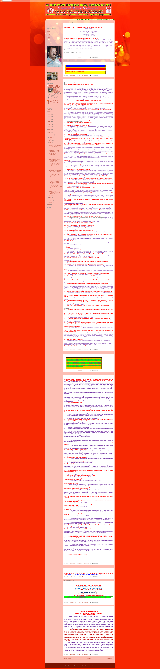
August (50, 140)
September (51, 139)
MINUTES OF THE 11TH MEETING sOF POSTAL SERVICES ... (54, 157)
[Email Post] (90, 57)
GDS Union (49, 31)
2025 (49, 111)
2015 (49, 127)
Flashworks (84, 665)
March (50, 199)
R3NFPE (48, 37)
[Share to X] (94, 57)
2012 (49, 132)
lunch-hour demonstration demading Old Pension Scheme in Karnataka (56, 90)
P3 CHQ (48, 34)
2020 (49, 119)
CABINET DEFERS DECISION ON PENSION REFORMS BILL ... (55, 171)
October (51, 137)
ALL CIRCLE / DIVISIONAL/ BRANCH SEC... (54, 154)
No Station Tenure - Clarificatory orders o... (54, 189)
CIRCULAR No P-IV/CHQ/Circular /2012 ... (52, 179)
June (50, 144)
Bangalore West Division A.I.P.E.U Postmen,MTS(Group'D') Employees (53, 102)
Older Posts (110, 658)
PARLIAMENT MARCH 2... (55, 149)
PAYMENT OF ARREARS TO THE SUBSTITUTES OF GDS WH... (55, 186)
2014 (49, 129)
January (51, 202)
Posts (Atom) (72, 660)
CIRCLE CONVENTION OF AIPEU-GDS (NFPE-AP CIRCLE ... (54, 164)
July (50, 142)
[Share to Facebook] (96, 57)
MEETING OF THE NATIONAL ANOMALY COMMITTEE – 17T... (55, 146)
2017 (49, 124)
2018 (49, 122)
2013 (49, 131)
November (51, 135)
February (51, 200)
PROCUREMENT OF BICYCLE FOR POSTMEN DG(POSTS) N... (55, 175)
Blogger (93, 665)
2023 (49, 114)
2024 (49, 113)
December (51, 134)
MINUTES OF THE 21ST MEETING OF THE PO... (54, 151)
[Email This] (92, 57)
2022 (49, 116)
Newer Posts (67, 658)
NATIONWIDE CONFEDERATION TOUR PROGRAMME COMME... (54, 168)
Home (89, 658)
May (50, 195)
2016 (49, 126)
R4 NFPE (49, 38)
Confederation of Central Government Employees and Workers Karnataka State (54, 86)
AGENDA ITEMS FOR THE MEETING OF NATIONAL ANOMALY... (54, 182)
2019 (49, 121)
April (50, 197)
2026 (49, 109)
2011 (49, 204)
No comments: (85, 57)
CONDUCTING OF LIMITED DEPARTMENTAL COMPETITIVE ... (54, 160)
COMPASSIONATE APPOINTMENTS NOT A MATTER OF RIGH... (54, 192)
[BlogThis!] (93, 57)
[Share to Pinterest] (97, 57)
